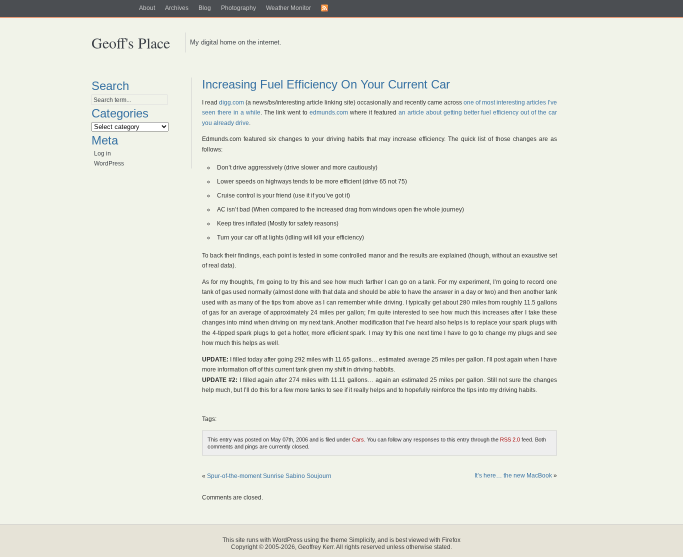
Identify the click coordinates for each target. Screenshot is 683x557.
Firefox (451, 540)
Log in (102, 153)
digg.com (231, 102)
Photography (238, 8)
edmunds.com (329, 112)
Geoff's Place (131, 42)
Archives (176, 8)
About (147, 8)
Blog (204, 8)
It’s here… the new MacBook (513, 475)
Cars (358, 439)
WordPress (109, 163)
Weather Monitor (288, 8)
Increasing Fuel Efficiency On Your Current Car (326, 84)
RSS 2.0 (510, 439)
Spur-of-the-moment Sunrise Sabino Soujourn (269, 476)
